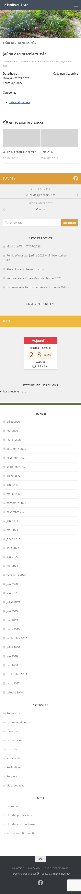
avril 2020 (12, 593)
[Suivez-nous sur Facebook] (75, 178)
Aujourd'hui (40, 341)
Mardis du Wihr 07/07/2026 (23, 246)
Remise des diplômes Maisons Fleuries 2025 (33, 278)
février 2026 (13, 440)
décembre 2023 (16, 503)
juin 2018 (12, 656)
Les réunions (14, 740)
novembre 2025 (16, 458)
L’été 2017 (46, 152)
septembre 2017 (16, 674)
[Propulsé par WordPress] (38, 873)
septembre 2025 (16, 467)
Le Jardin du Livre (15, 5)
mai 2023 (12, 530)
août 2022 (12, 548)
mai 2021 (12, 566)
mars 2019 (13, 629)
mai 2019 (12, 620)
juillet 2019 (13, 602)
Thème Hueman (61, 873)
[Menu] (76, 5)
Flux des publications (19, 815)
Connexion (12, 806)
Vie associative (15, 785)
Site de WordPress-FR (20, 833)
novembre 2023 (16, 512)
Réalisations (13, 767)
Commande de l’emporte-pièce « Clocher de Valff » (37, 287)
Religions (12, 776)
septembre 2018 (16, 638)
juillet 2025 (13, 476)
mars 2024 (13, 494)
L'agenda (11, 731)
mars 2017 (13, 683)
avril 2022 (12, 557)
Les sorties (13, 749)
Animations (13, 713)
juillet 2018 (13, 647)
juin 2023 (12, 521)
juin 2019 (12, 611)
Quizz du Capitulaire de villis (19, 152)
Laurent (13, 61)
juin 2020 (12, 584)
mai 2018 (12, 665)
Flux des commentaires (20, 824)
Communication (16, 722)
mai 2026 (12, 430)
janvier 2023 (13, 539)
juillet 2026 (13, 421)
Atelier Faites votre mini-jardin (25, 269)
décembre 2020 (16, 575)
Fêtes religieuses (19, 102)
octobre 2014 (14, 692)
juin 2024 (12, 485)
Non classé (13, 758)
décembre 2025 (16, 449)
